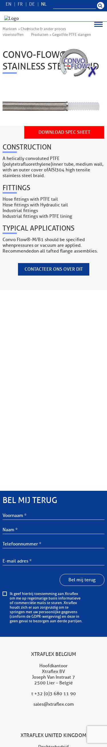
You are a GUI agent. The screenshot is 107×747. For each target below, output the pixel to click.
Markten (10, 29)
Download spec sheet (64, 132)
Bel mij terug (82, 580)
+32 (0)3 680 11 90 (55, 694)
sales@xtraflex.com (53, 704)
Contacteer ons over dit (54, 269)
